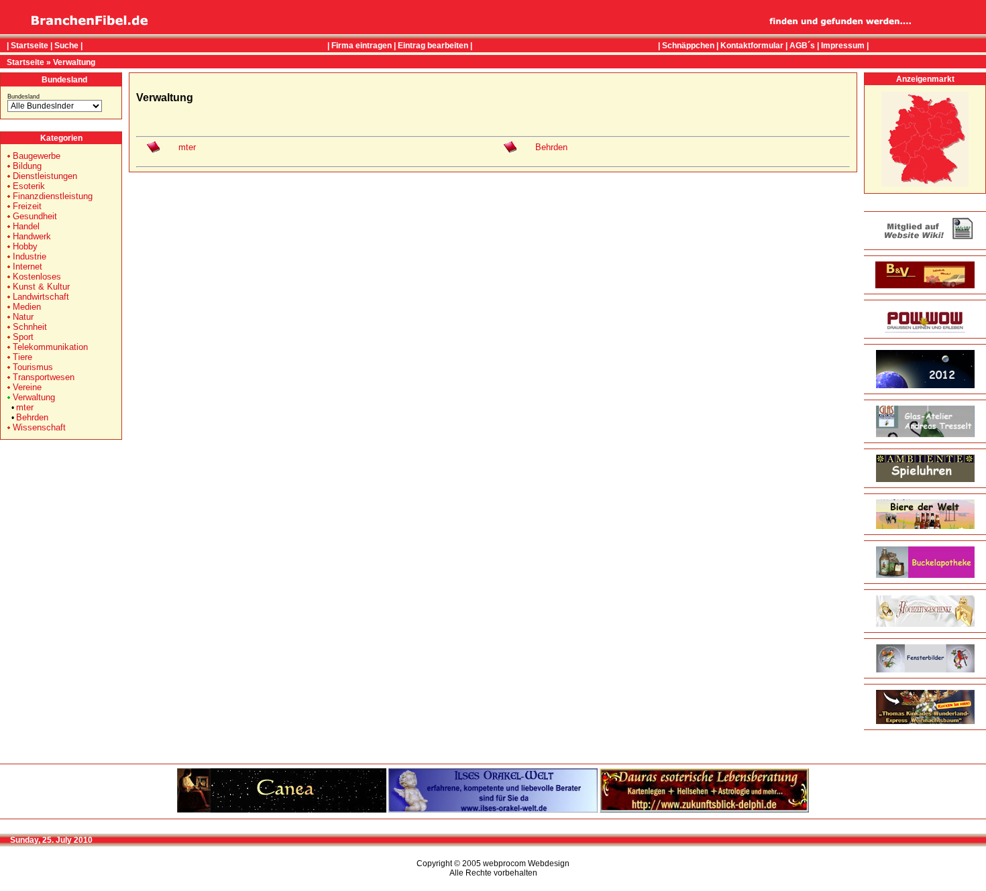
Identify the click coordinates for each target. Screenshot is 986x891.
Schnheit (30, 327)
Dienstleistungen (45, 176)
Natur (23, 317)
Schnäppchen (688, 45)
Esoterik (29, 186)
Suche (66, 45)
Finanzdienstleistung (53, 196)
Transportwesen (43, 377)
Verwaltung (74, 62)
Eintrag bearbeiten (433, 45)
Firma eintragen (361, 45)
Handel (26, 226)
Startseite (29, 45)
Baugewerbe (36, 156)
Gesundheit (35, 216)
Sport (23, 337)
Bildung (27, 166)
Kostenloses (37, 277)
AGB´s (802, 45)
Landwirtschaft (41, 297)
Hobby (25, 246)
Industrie (29, 256)
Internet (27, 266)
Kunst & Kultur (41, 287)
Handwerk (32, 236)
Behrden (32, 417)
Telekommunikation (50, 347)
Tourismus (33, 367)
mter (25, 407)
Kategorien (61, 138)
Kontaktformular (751, 45)
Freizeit (27, 206)
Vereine (27, 387)
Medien (27, 307)
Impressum (843, 45)
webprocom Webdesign (526, 863)
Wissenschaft (39, 427)
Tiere (22, 357)
